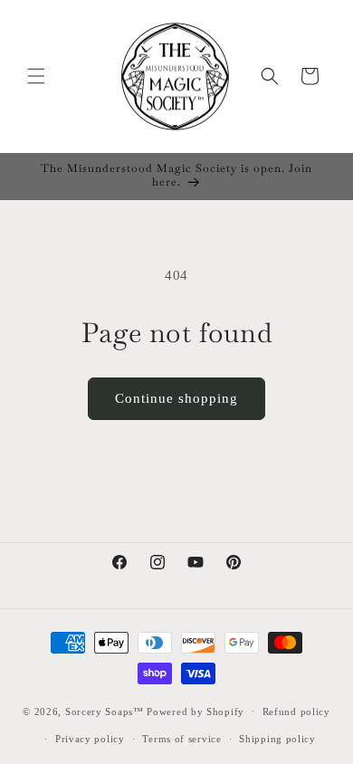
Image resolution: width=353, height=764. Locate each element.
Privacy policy (90, 738)
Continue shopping (176, 398)
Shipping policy (277, 738)
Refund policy (296, 711)
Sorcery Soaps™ (104, 710)
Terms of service (181, 738)
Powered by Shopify (195, 710)
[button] (36, 76)
